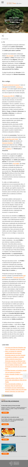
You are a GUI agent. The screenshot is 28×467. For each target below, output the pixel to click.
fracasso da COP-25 (8, 96)
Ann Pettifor (16, 163)
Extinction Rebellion (7, 143)
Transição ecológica (18, 277)
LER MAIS (5, 412)
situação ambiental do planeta (11, 85)
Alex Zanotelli (10, 55)
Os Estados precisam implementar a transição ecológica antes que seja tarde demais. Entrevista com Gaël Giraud (16, 389)
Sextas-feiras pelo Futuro (11, 139)
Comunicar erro (7, 395)
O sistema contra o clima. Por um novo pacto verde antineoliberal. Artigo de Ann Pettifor (16, 380)
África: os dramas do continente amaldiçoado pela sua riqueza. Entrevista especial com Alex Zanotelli (15, 353)
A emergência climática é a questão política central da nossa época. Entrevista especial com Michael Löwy (15, 359)
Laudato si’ (8, 148)
